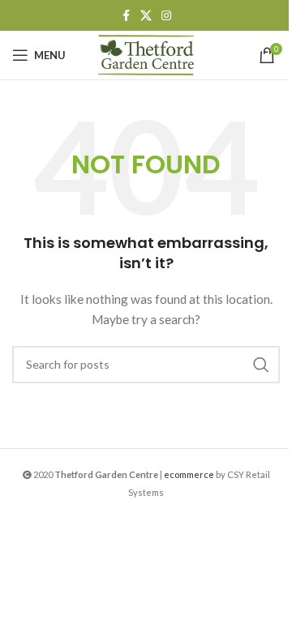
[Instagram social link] (166, 16)
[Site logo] (146, 54)
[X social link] (146, 16)
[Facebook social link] (125, 16)
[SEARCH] (261, 364)
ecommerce (189, 474)
